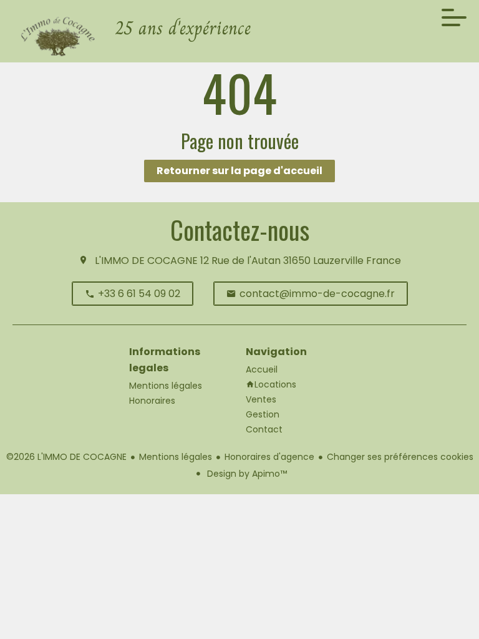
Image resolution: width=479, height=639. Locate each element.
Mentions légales (175, 457)
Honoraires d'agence (269, 457)
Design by (246, 473)
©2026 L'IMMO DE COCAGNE (66, 457)
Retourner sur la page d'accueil (239, 170)
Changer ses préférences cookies (400, 457)
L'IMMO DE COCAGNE (146, 260)
